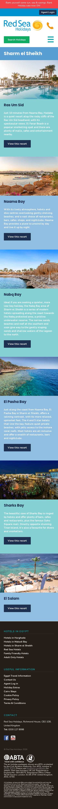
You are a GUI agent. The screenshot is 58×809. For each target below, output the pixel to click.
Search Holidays (17, 39)
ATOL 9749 (9, 768)
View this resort (17, 143)
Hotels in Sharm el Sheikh (18, 645)
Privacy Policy (11, 699)
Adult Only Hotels (14, 657)
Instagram (19, 737)
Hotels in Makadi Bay (15, 641)
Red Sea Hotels (12, 649)
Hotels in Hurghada (14, 637)
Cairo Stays (10, 691)
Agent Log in (11, 683)
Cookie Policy (11, 695)
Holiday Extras (12, 687)
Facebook (6, 737)
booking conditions (36, 768)
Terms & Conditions (15, 703)
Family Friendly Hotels (16, 653)
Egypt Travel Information (17, 675)
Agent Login (48, 12)
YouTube (13, 737)
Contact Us (10, 679)
